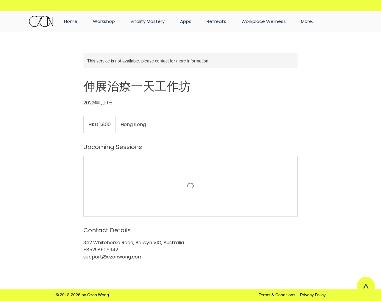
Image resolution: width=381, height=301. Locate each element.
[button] (307, 21)
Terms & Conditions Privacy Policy (292, 294)
